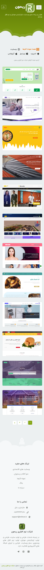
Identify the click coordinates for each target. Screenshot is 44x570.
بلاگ (21, 483)
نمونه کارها (21, 478)
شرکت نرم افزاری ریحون (7, 566)
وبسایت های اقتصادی (21, 469)
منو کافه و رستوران (21, 474)
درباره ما (21, 488)
